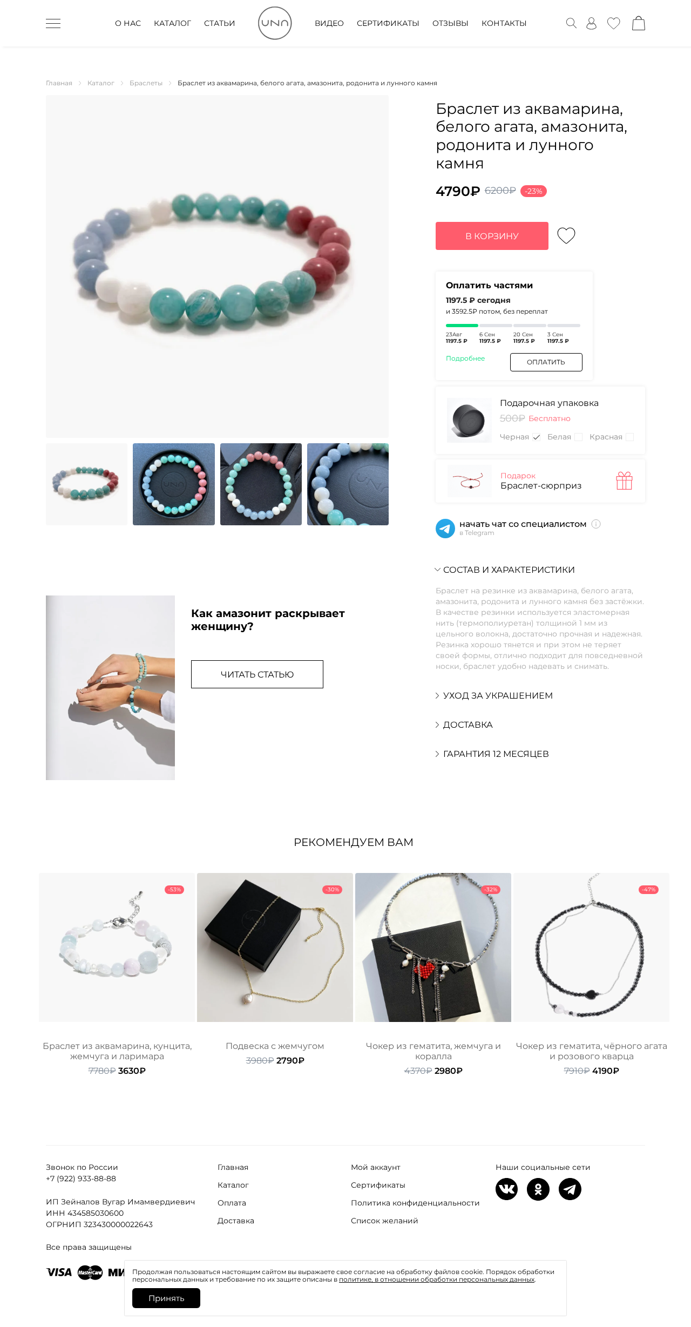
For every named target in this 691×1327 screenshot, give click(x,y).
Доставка (236, 1221)
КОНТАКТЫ (504, 23)
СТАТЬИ (219, 23)
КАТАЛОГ (172, 23)
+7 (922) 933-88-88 (81, 1178)
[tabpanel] (117, 975)
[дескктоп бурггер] (53, 23)
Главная (233, 1167)
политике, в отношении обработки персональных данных (436, 1279)
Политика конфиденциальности (415, 1203)
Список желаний (384, 1221)
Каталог (233, 1185)
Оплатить (546, 362)
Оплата (232, 1203)
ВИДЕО (329, 23)
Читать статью (257, 674)
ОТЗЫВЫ (450, 23)
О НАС (128, 23)
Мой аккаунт (376, 1167)
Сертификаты (378, 1185)
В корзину (492, 236)
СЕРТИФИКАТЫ (388, 23)
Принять (166, 1298)
